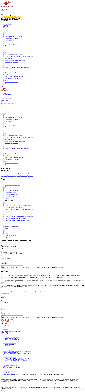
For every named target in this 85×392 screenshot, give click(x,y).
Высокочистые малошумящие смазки (13, 54)
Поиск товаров (4, 12)
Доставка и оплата (7, 27)
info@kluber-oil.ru (5, 10)
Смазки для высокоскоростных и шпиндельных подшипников (19, 52)
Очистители (8, 83)
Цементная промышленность (11, 42)
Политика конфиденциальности (21, 376)
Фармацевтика (8, 45)
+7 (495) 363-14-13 (6, 9)
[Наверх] (12, 322)
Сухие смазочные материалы (11, 82)
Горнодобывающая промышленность (13, 36)
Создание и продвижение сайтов (8, 374)
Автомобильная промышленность (12, 32)
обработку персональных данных (56, 267)
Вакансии (5, 25)
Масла (6, 80)
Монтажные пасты (9, 58)
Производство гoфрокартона (11, 44)
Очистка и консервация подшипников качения (15, 65)
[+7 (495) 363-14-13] (3, 106)
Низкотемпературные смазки (11, 62)
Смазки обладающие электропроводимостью (15, 60)
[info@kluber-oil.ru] (2, 107)
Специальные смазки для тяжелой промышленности (17, 67)
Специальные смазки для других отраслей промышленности (19, 63)
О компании (6, 23)
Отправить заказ (4, 86)
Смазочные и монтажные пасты (12, 78)
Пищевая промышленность (11, 40)
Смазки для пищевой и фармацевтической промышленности (19, 56)
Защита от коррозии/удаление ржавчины (14, 76)
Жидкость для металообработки (12, 72)
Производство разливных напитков (13, 34)
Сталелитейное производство (11, 38)
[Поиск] (2, 14)
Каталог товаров (7, 24)
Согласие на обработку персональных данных (39, 376)
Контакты (5, 26)
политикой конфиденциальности (33, 267)
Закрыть (2, 390)
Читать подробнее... (5, 375)
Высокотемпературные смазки (12, 51)
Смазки (6, 74)
